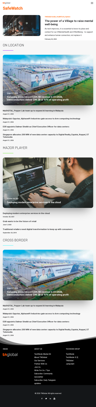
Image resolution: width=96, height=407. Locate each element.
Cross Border (15, 240)
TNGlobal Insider (50, 17)
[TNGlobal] (6, 3)
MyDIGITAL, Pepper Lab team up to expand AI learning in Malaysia (33, 110)
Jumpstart (70, 364)
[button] (92, 3)
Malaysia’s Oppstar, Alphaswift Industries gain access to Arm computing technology (41, 118)
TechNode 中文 (72, 357)
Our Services (39, 360)
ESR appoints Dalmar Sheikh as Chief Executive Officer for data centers (36, 126)
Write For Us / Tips (42, 370)
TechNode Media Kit (42, 354)
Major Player (15, 148)
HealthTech (60, 17)
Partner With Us (40, 364)
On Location (13, 45)
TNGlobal (69, 360)
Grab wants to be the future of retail (19, 221)
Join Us (37, 367)
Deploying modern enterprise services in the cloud (26, 213)
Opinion (67, 17)
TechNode (70, 354)
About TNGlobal (40, 357)
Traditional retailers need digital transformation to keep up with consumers (37, 229)
